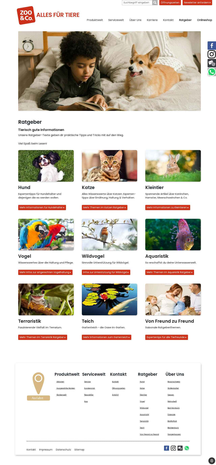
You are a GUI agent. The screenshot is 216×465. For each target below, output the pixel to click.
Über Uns (135, 20)
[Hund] (46, 166)
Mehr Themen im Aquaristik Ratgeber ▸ (170, 272)
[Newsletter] (180, 448)
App (86, 401)
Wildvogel (144, 408)
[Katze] (109, 166)
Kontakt (168, 20)
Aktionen (60, 381)
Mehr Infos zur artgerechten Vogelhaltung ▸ (45, 272)
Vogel (142, 401)
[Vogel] (46, 234)
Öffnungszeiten (170, 2)
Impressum (45, 449)
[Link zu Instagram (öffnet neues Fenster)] (212, 54)
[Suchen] (155, 2)
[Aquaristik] (173, 234)
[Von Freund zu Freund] (173, 299)
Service (87, 381)
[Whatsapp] (186, 448)
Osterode (171, 414)
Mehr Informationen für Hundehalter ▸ (42, 207)
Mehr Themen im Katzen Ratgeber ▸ (104, 207)
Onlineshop (204, 20)
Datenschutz (63, 449)
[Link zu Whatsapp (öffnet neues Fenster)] (212, 72)
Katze (142, 388)
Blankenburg (173, 428)
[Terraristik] (46, 299)
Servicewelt (116, 20)
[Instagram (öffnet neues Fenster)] (173, 448)
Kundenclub (89, 388)
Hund (142, 381)
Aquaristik (144, 414)
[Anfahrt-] (38, 387)
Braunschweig (174, 381)
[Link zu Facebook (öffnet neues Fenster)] (212, 45)
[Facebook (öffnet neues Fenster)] (166, 448)
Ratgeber (185, 20)
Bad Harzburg (174, 408)
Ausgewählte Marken (66, 388)
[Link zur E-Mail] (212, 63)
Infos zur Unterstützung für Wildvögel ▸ (106, 272)
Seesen (171, 395)
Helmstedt (172, 401)
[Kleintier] (173, 166)
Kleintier (143, 395)
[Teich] (109, 299)
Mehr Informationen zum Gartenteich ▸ (106, 337)
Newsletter (88, 395)
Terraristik (144, 421)
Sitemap (79, 449)
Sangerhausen (174, 434)
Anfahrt (115, 395)
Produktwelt (95, 20)
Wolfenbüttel (173, 388)
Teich (142, 428)
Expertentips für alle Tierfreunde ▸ (166, 337)
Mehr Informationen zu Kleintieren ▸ (168, 207)
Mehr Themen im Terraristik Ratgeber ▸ (43, 337)
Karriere (152, 20)
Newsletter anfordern (197, 2)
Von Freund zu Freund (149, 434)
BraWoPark (172, 421)
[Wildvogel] (109, 234)
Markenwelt (61, 395)
